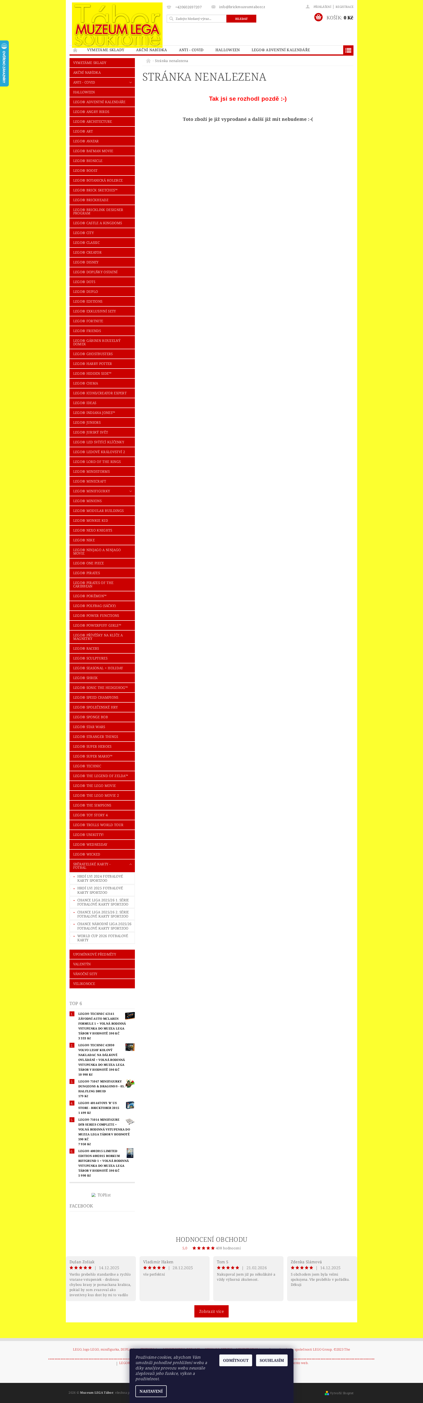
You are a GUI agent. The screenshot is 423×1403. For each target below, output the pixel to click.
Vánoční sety (85, 973)
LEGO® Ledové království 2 (99, 451)
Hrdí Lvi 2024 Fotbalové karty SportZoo (100, 878)
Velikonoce (84, 983)
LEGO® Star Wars (89, 726)
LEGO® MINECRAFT (89, 481)
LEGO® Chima (85, 383)
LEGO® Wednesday (90, 844)
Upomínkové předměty (94, 954)
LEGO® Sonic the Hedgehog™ (100, 687)
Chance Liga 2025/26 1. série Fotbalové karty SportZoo (103, 902)
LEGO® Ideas (84, 402)
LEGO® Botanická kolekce (98, 180)
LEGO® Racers (86, 648)
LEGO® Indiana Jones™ (94, 412)
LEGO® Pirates (86, 573)
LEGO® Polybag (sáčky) (94, 605)
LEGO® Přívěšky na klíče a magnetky (98, 637)
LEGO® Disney (86, 262)
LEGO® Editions (87, 301)
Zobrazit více (211, 1311)
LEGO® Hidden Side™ (92, 373)
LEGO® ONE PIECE (88, 563)
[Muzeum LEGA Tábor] (117, 25)
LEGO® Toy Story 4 (90, 815)
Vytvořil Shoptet (341, 1393)
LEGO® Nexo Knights (92, 530)
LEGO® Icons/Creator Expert (100, 393)
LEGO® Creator (87, 252)
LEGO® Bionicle (87, 160)
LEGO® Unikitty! (88, 834)
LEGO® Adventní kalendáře (281, 49)
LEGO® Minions (87, 500)
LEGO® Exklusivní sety (94, 311)
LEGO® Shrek (85, 677)
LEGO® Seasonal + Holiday (98, 668)
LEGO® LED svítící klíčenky (98, 442)
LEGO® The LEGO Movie (94, 785)
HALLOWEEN (227, 49)
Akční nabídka (151, 49)
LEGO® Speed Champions (95, 697)
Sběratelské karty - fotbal (91, 866)
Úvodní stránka (75, 50)
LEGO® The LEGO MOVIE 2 (96, 795)
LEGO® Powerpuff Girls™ (97, 625)
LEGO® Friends (87, 330)
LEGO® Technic (87, 766)
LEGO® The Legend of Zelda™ (100, 775)
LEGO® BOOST (85, 170)
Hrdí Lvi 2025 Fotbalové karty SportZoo (100, 890)
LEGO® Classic (86, 242)
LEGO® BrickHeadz (90, 200)
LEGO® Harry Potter (92, 363)
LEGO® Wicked (86, 854)
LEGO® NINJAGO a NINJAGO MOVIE (97, 551)
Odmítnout (235, 1360)
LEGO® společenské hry (95, 707)
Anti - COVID (191, 49)
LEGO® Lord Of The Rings (97, 461)
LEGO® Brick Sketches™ (95, 190)
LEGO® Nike (84, 540)
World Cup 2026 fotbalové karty (102, 938)
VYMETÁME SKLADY (105, 49)
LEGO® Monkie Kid (90, 520)
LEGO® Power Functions (96, 615)
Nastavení (151, 1391)
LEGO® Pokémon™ (89, 596)
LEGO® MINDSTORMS (91, 471)
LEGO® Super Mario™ (93, 756)
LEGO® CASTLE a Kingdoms (97, 223)
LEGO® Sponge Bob (90, 717)
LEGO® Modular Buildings (98, 510)
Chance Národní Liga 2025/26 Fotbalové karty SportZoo (104, 926)
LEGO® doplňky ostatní (95, 272)
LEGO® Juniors (87, 422)
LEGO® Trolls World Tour (98, 824)
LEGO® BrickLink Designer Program (98, 211)
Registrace (344, 7)
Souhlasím (272, 1360)
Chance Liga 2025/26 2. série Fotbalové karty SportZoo (103, 914)
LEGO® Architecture (92, 121)
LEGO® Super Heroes (92, 746)
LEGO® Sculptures (90, 658)
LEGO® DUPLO (85, 291)
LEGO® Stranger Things (95, 736)
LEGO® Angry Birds (91, 111)
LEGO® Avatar (86, 141)
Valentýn (82, 964)
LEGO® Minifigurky (91, 491)
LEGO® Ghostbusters (93, 353)
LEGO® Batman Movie (93, 151)
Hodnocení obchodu (211, 1239)
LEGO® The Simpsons (92, 805)
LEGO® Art (83, 131)
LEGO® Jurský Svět (90, 432)
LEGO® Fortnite (88, 321)
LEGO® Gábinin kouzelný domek (96, 342)
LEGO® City (83, 232)
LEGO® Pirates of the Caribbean (93, 584)
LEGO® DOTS (84, 281)
